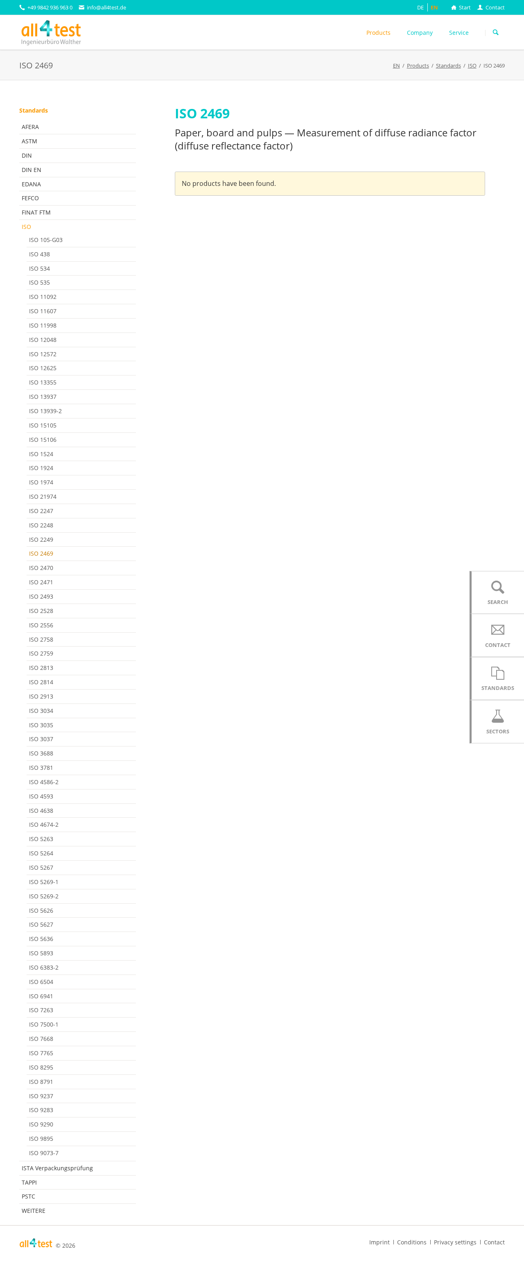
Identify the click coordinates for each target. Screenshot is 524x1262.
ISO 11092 (42, 297)
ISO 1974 (41, 482)
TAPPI (29, 1182)
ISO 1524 (41, 454)
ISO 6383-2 (44, 967)
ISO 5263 (41, 839)
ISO (26, 227)
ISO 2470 (41, 568)
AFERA (30, 127)
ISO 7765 (41, 1053)
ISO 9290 (41, 1124)
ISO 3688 (41, 753)
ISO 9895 (41, 1138)
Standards (33, 110)
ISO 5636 (41, 939)
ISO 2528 (41, 611)
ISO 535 (39, 282)
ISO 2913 (41, 696)
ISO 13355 (42, 382)
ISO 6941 (41, 996)
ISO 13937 (42, 396)
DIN (27, 155)
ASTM (29, 141)
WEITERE (33, 1211)
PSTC (28, 1196)
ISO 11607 (42, 311)
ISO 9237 (41, 1096)
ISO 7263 (41, 1010)
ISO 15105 (42, 425)
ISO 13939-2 (45, 411)
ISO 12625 (42, 368)
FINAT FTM (36, 212)
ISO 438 (39, 254)
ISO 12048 (42, 340)
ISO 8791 (41, 1082)
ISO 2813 (41, 668)
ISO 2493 (41, 596)
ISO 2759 (41, 653)
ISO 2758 (41, 639)
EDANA (31, 184)
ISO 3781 (41, 767)
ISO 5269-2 (44, 896)
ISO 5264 (41, 853)
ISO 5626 (41, 910)
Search (496, 33)
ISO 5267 (41, 867)
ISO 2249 (41, 539)
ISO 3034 (41, 711)
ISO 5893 (41, 953)
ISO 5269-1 (44, 882)
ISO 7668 (41, 1039)
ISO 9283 (41, 1110)
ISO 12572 (42, 354)
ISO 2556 (41, 625)
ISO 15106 (42, 439)
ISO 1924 (41, 468)
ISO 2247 (41, 511)
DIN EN (31, 170)
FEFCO (30, 198)
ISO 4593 (41, 796)
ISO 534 (39, 268)
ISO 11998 (42, 325)
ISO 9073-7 (44, 1153)
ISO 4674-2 (44, 824)
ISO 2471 (41, 582)
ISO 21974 (42, 496)
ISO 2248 (41, 525)
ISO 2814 (41, 682)
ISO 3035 (41, 725)
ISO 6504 (41, 982)
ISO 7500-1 (44, 1024)
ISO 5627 (41, 924)
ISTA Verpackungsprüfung (57, 1168)
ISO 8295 (41, 1067)
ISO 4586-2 (44, 782)
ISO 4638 (41, 810)
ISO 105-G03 (46, 240)
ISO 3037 (41, 739)
